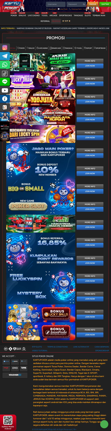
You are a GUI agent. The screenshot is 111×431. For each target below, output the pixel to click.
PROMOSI (56, 21)
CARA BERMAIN (102, 347)
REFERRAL (45, 21)
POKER (14, 15)
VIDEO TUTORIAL (39, 350)
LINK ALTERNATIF (81, 347)
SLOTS (88, 15)
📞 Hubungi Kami (75, 9)
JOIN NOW (90, 66)
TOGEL (45, 15)
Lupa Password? (89, 9)
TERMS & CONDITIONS (57, 347)
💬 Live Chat (62, 9)
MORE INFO (90, 61)
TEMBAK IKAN (99, 15)
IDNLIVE (22, 15)
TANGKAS (78, 15)
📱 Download (51, 9)
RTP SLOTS (37, 347)
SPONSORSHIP (102, 350)
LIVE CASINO (34, 15)
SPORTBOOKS (65, 15)
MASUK (92, 4)
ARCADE (53, 15)
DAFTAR (105, 4)
